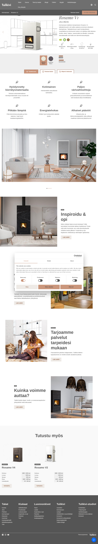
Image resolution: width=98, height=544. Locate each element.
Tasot (35, 508)
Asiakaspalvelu (38, 518)
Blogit (46, 2)
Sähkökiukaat (23, 508)
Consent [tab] (26, 261)
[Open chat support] (94, 540)
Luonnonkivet (42, 504)
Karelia (4, 508)
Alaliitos (61, 60)
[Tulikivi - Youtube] (8, 535)
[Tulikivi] (8, 5)
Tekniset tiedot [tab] (49, 71)
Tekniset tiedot (74, 12)
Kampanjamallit (6, 520)
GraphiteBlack (51, 63)
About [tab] (72, 261)
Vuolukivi (59, 508)
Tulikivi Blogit (61, 522)
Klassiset (4, 516)
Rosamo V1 (14, 12)
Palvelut (21, 516)
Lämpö (59, 512)
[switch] (40, 280)
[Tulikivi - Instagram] (5, 535)
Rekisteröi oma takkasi (85, 514)
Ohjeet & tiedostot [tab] (66, 71)
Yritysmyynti (82, 510)
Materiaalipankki (62, 520)
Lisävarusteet (23, 512)
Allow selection (49, 287)
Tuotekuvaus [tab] (32, 71)
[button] (95, 5)
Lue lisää (66, 237)
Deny (27, 287)
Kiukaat (23, 504)
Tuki (3, 524)
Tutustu (7, 486)
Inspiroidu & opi (23, 514)
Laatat (36, 510)
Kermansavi (5, 12)
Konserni (59, 516)
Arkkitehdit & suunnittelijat (64, 514)
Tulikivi (54, 2)
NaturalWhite (43, 63)
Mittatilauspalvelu (7, 522)
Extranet (81, 516)
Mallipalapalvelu (39, 516)
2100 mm (61, 57)
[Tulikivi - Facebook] (3, 535)
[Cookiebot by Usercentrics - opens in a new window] (75, 256)
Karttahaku (82, 508)
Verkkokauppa (71, 2)
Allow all (71, 287)
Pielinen (4, 512)
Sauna (27, 2)
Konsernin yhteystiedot (64, 518)
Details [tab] (49, 261)
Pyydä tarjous (89, 12)
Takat (19, 2)
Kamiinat (4, 518)
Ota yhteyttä (21, 7)
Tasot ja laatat (37, 2)
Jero (3, 510)
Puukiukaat (22, 510)
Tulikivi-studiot (87, 504)
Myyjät (62, 2)
